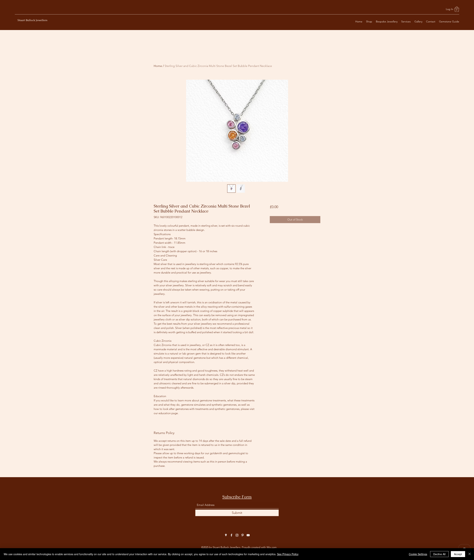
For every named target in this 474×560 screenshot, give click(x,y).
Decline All (439, 554)
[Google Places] (226, 535)
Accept (458, 554)
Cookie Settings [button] (418, 554)
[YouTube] (248, 535)
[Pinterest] (242, 535)
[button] (457, 9)
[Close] (469, 554)
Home (158, 66)
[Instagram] (237, 535)
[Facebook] (231, 535)
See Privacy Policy (287, 554)
